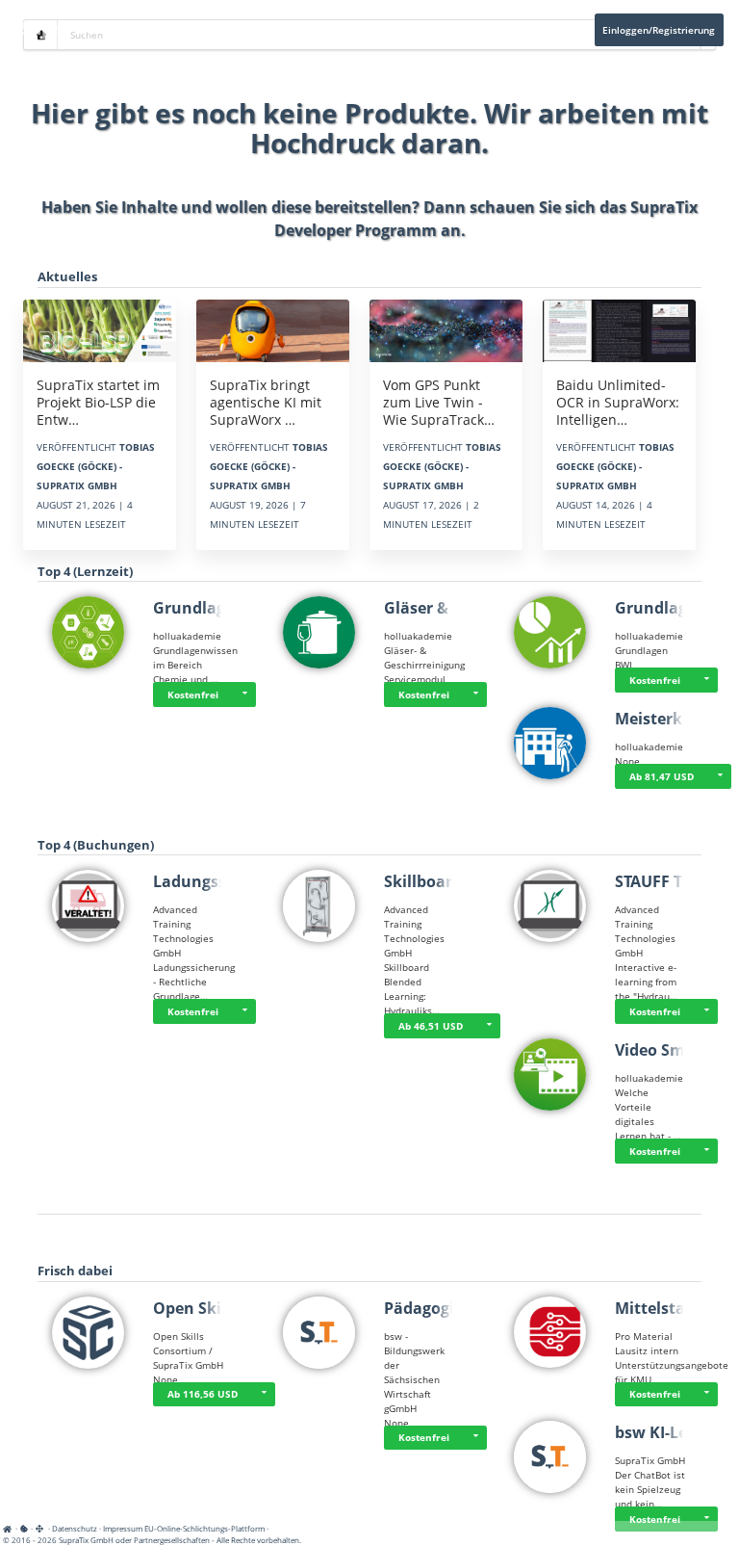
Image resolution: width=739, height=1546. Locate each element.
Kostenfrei (192, 694)
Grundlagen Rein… (224, 607)
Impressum (122, 1528)
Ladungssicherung (223, 881)
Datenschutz (74, 1528)
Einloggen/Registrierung (658, 30)
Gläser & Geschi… (450, 607)
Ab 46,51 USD (430, 1026)
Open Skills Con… (219, 1308)
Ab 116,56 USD (202, 1394)
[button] (244, 694)
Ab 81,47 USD (661, 776)
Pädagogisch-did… (453, 1308)
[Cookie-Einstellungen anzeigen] (24, 1528)
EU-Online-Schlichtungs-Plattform (204, 1528)
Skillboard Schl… (447, 881)
